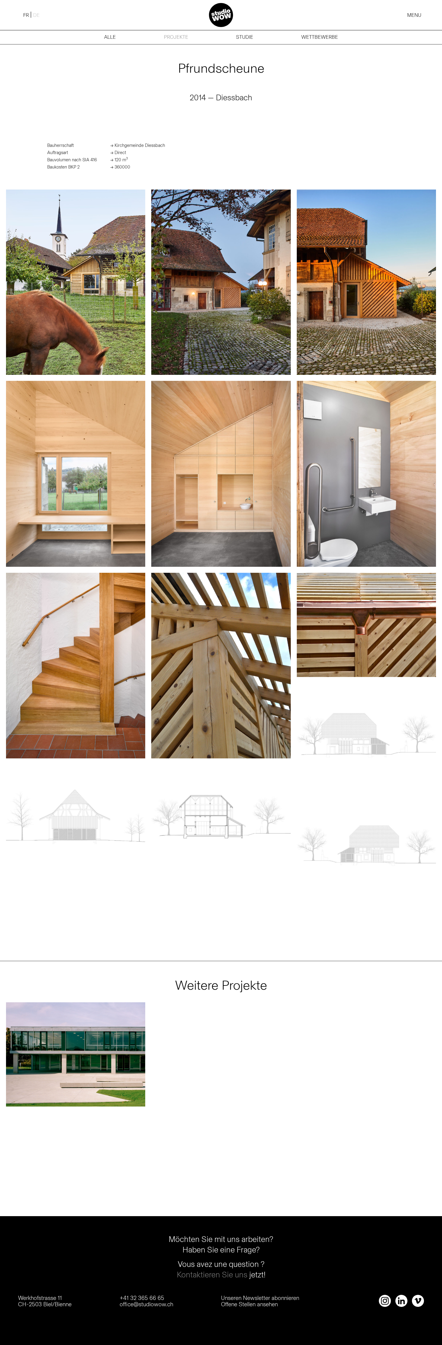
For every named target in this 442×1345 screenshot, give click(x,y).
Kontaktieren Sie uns (213, 1275)
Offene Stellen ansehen (249, 1304)
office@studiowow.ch (146, 1304)
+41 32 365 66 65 (142, 1298)
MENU (414, 15)
